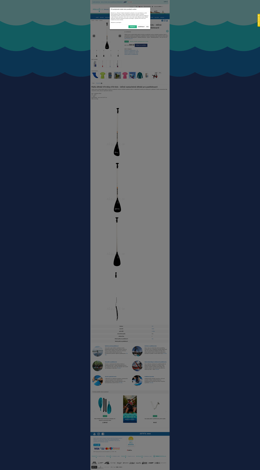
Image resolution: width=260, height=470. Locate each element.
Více (147, 26)
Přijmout (132, 26)
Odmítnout (141, 26)
